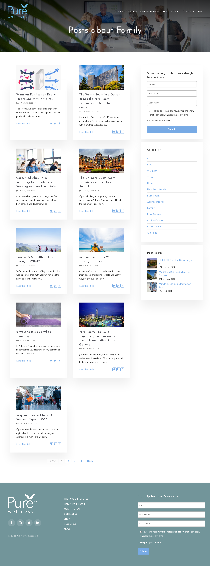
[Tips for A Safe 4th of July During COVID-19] (38, 240)
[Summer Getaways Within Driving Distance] (101, 240)
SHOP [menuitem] (67, 519)
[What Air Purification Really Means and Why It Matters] (38, 77)
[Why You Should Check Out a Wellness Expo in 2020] (38, 398)
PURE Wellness (155, 226)
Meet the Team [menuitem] (171, 11)
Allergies (152, 232)
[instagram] (20, 522)
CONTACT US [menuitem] (70, 514)
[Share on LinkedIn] (55, 123)
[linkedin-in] (37, 522)
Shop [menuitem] (200, 11)
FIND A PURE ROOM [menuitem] (74, 504)
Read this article (23, 123)
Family (151, 208)
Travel (150, 177)
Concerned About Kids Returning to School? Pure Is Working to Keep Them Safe (36, 182)
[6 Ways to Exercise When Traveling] (38, 315)
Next (89, 461)
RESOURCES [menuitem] (70, 524)
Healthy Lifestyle (156, 189)
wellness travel (155, 201)
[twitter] (29, 522)
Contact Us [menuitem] (188, 11)
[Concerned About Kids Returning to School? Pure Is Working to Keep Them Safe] (38, 161)
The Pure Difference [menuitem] (126, 11)
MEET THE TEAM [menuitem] (72, 509)
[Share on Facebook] (59, 123)
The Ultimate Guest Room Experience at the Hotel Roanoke (97, 182)
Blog (149, 164)
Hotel (150, 183)
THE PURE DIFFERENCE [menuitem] (76, 499)
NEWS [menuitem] (67, 529)
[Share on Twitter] (51, 123)
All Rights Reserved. (27, 536)
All (148, 158)
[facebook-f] (11, 522)
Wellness (152, 170)
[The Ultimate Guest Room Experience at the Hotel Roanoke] (101, 161)
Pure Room (153, 195)
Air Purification (155, 220)
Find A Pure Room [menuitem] (149, 11)
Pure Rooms (154, 214)
